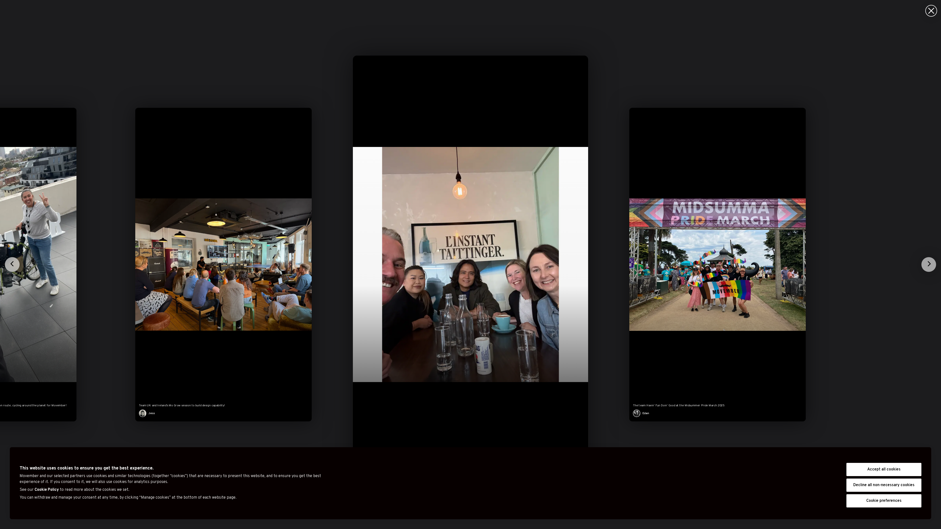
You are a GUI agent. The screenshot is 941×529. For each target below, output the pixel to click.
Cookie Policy (47, 489)
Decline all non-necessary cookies (884, 485)
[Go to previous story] (12, 264)
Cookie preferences (884, 500)
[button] (470, 264)
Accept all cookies (884, 469)
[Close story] (931, 11)
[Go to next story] (928, 264)
